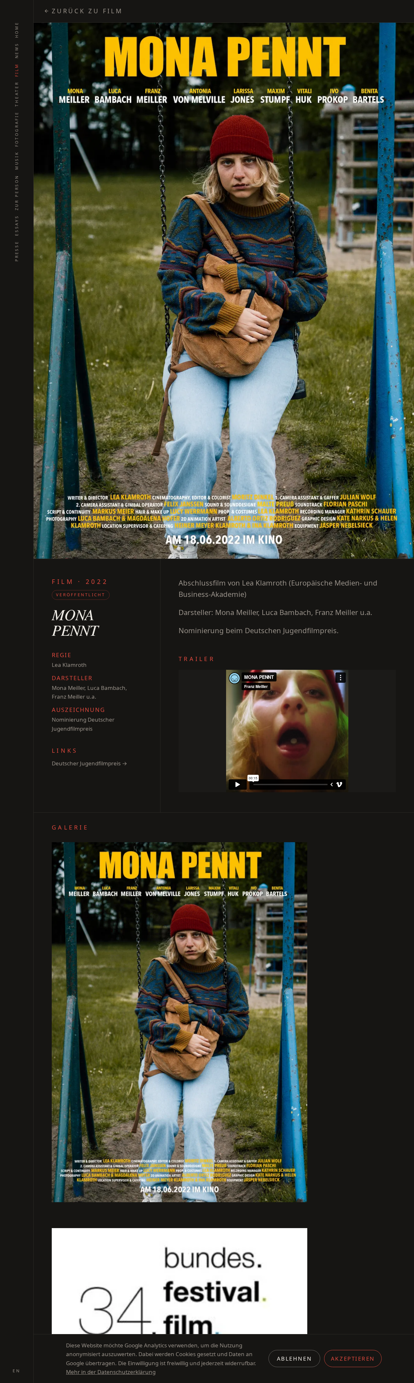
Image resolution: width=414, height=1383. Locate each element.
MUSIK (16, 160)
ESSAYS (16, 225)
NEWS (16, 50)
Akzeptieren (353, 1358)
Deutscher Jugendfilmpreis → (89, 763)
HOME (16, 29)
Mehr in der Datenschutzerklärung (111, 1372)
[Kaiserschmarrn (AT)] (401, 691)
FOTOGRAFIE (16, 129)
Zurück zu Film (87, 11)
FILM (16, 70)
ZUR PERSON (16, 192)
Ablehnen (294, 1358)
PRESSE (16, 250)
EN (16, 1371)
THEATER (16, 94)
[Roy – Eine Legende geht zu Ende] (39, 691)
